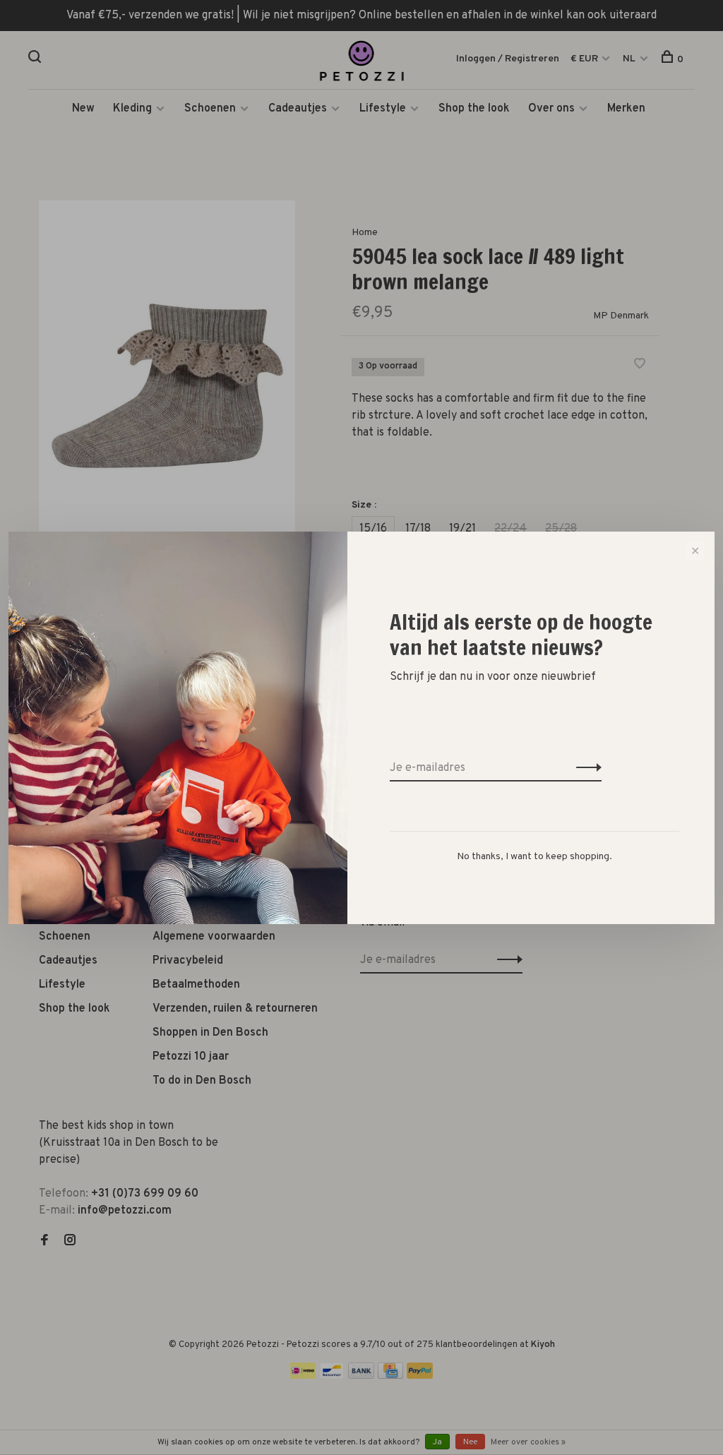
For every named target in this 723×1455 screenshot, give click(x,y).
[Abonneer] (585, 768)
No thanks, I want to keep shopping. (534, 857)
